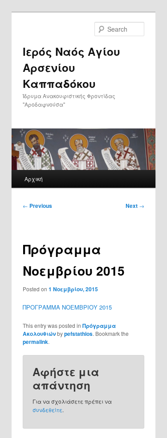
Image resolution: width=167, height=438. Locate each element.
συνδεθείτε (47, 409)
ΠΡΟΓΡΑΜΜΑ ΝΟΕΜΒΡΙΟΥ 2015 (67, 307)
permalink (35, 342)
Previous (37, 206)
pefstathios (78, 334)
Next (135, 206)
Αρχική (33, 178)
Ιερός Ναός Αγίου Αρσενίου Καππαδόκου (71, 67)
